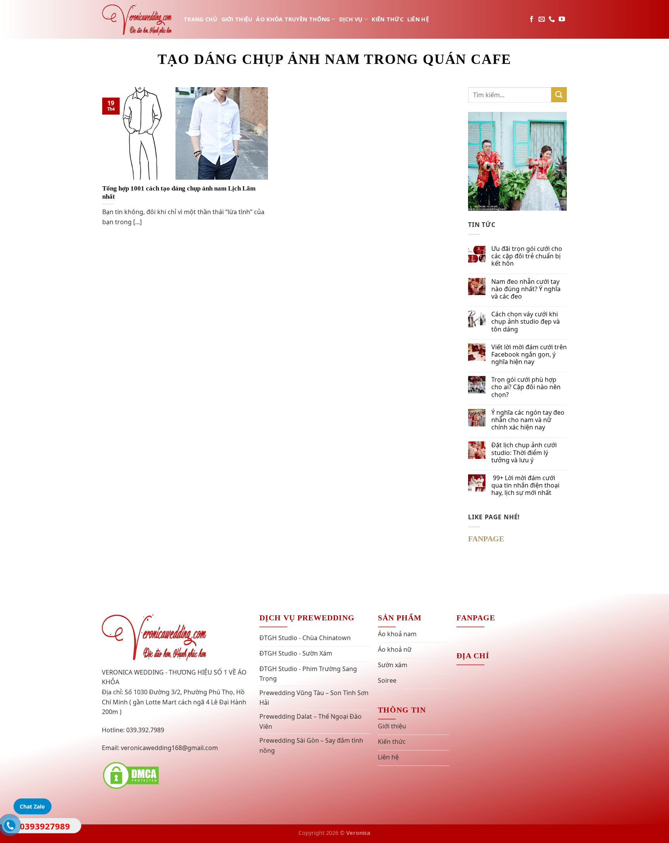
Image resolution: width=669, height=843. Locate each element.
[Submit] (559, 94)
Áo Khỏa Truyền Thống (293, 19)
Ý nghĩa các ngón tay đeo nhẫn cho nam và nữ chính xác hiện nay (527, 420)
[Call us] (552, 19)
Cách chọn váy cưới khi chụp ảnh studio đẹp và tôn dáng (525, 322)
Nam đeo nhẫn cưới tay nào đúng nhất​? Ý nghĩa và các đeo (526, 289)
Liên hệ (418, 19)
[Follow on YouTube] (562, 19)
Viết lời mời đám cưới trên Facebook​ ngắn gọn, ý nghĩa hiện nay (529, 354)
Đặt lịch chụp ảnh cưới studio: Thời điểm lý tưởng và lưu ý (524, 452)
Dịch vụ (351, 19)
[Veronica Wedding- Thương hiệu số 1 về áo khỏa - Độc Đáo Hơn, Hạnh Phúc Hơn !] (137, 19)
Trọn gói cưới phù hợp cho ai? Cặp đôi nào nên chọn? (526, 387)
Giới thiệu (236, 19)
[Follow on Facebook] (531, 19)
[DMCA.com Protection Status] (131, 775)
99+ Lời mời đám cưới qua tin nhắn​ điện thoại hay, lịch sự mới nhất (525, 485)
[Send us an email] (542, 19)
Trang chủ (201, 19)
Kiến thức (387, 19)
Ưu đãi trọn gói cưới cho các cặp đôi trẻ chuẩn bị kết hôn (526, 256)
